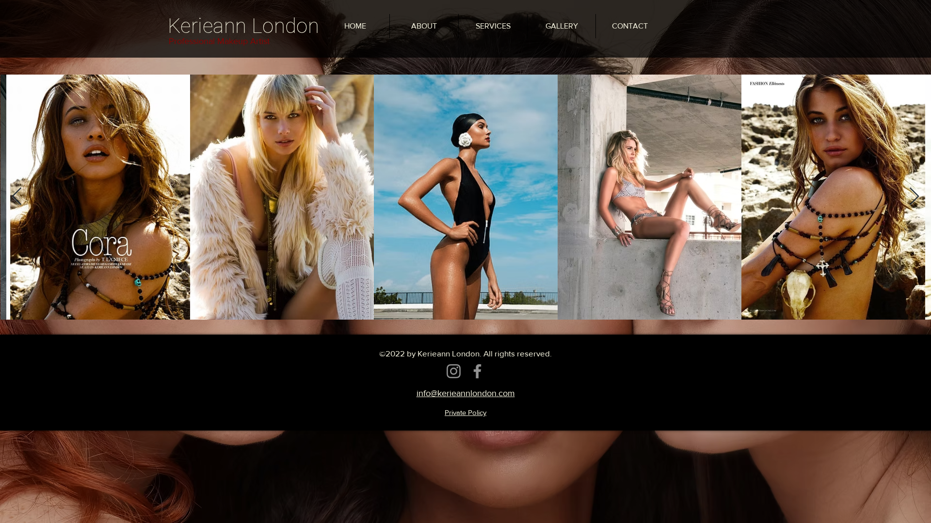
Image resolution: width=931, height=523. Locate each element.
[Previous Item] (16, 196)
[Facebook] (477, 371)
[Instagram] (453, 371)
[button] (561, 26)
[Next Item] (914, 196)
